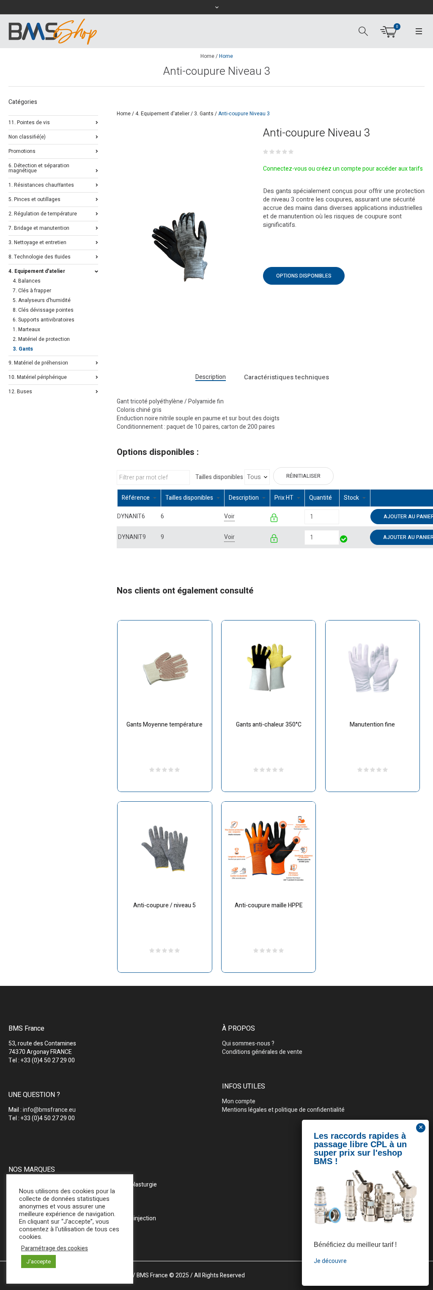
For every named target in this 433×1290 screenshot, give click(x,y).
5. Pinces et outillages (34, 199)
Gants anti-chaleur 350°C (268, 724)
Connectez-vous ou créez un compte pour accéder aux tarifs (343, 168)
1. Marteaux (26, 329)
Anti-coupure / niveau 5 (164, 905)
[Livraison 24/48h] (344, 540)
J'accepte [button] (38, 1261)
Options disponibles (304, 276)
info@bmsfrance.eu (49, 1109)
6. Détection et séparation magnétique (38, 167)
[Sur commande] (339, 516)
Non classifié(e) (27, 136)
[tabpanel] (181, 246)
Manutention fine (372, 724)
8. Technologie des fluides (39, 256)
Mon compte (238, 1101)
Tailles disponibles (219, 477)
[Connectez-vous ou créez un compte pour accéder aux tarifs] (275, 519)
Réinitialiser (303, 476)
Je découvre (330, 1261)
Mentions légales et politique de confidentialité (283, 1109)
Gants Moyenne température (164, 724)
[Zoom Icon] (181, 246)
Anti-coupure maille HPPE (269, 905)
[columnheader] (139, 498)
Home (207, 56)
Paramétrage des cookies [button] (54, 1248)
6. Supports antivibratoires (43, 320)
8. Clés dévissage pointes (43, 310)
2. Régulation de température (42, 213)
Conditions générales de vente (262, 1052)
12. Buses (20, 391)
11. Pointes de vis (29, 122)
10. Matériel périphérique (37, 376)
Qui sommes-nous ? (248, 1043)
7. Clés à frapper (32, 290)
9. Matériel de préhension (38, 362)
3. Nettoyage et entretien (37, 242)
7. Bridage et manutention (38, 227)
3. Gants (204, 113)
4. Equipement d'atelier (162, 113)
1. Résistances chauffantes (41, 184)
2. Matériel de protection (41, 339)
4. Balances (27, 281)
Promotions (22, 150)
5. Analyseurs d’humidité (42, 300)
